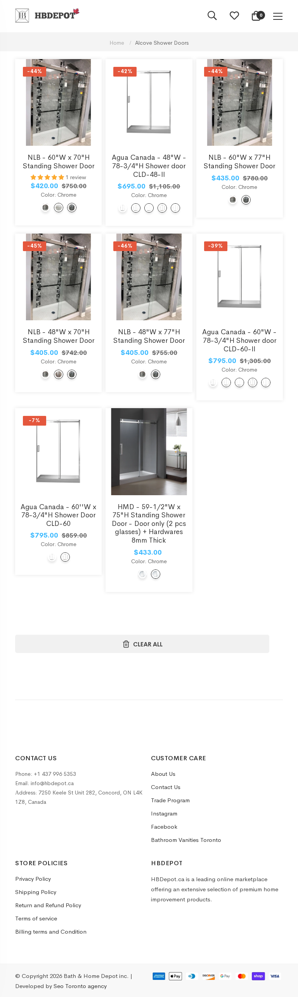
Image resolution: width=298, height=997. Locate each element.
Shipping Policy (35, 892)
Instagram (164, 813)
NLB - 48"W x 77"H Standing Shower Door (149, 336)
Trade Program (170, 800)
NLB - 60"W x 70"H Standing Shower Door (58, 161)
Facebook (164, 826)
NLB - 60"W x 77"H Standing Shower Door (239, 161)
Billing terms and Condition (51, 931)
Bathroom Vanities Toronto (186, 839)
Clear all (148, 644)
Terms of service (36, 918)
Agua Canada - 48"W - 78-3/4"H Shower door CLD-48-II (149, 165)
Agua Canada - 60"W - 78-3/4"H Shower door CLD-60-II (239, 340)
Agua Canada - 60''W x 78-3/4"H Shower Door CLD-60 (58, 515)
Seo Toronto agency (80, 986)
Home (117, 42)
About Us (163, 773)
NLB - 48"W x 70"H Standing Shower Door (58, 336)
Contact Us (165, 787)
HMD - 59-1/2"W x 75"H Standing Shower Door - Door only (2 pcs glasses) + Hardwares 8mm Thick (149, 524)
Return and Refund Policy (48, 905)
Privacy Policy (33, 878)
